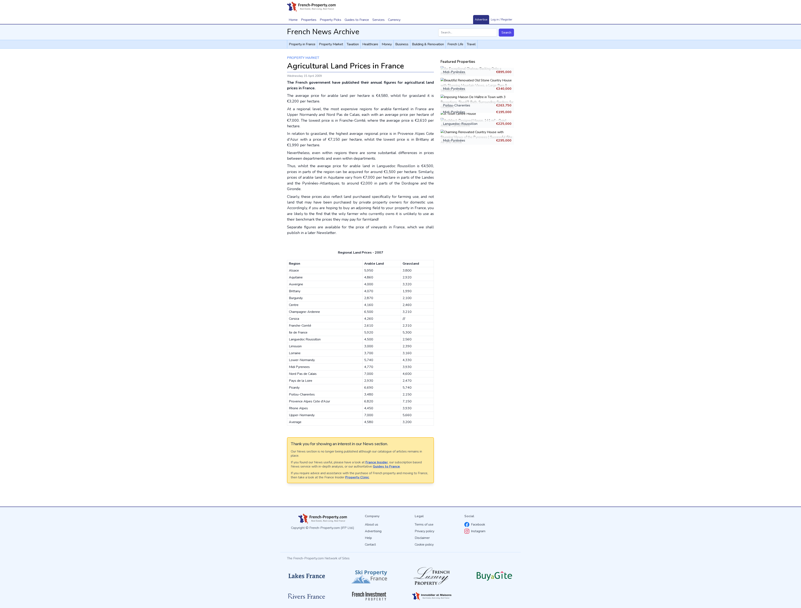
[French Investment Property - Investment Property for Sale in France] (369, 596)
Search (506, 32)
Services (378, 20)
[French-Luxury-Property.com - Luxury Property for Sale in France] (431, 576)
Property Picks (330, 20)
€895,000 (503, 72)
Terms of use (424, 524)
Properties (308, 20)
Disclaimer (422, 538)
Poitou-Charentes (456, 105)
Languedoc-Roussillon (460, 123)
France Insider (376, 462)
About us (371, 524)
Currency (394, 20)
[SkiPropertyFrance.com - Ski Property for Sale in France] (369, 576)
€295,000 (503, 140)
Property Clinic (357, 477)
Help (368, 538)
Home (293, 20)
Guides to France (386, 466)
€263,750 (503, 105)
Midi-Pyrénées (454, 72)
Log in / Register (501, 19)
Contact (370, 544)
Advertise (481, 19)
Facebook (478, 524)
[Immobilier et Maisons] (431, 596)
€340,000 (503, 88)
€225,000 (503, 123)
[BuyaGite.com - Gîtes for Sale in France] (494, 576)
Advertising (373, 531)
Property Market (303, 58)
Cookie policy (424, 544)
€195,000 (503, 112)
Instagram (478, 531)
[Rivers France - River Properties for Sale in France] (306, 596)
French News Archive (323, 32)
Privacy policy (424, 531)
